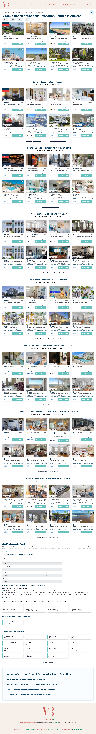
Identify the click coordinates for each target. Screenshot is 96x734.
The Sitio (52, 368)
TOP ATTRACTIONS (35, 4)
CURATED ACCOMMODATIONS (70, 4)
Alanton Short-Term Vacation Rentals (50, 537)
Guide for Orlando (53, 729)
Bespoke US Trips (19, 729)
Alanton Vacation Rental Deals (50, 471)
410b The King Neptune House (34, 104)
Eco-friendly (23, 588)
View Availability (17, 44)
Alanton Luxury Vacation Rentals (33, 141)
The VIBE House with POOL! (79, 460)
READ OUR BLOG (87, 4)
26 (46, 575)
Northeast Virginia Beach (18, 41)
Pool (3, 588)
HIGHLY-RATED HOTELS (51, 4)
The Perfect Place (31, 236)
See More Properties (48, 405)
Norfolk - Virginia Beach (8, 41)
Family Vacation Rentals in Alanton (48, 339)
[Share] (92, 12)
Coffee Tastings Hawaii (65, 729)
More (27, 19)
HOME (25, 4)
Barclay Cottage (54, 434)
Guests (19, 19)
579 (46, 561)
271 (46, 566)
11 (45, 578)
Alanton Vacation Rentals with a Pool (50, 207)
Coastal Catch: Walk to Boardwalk (12, 460)
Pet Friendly (9, 588)
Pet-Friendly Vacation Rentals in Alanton (46, 273)
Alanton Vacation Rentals (50, 75)
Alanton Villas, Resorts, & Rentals (58, 141)
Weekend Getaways (30, 729)
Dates (5, 19)
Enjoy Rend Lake (77, 729)
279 (46, 564)
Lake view (16, 588)
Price (13, 19)
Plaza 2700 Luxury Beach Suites (34, 38)
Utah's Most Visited (42, 729)
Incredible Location (31, 302)
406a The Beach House (55, 104)
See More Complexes (48, 662)
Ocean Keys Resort (77, 104)
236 (46, 569)
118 (46, 572)
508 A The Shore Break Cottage (11, 129)
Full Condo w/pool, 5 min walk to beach (82, 500)
